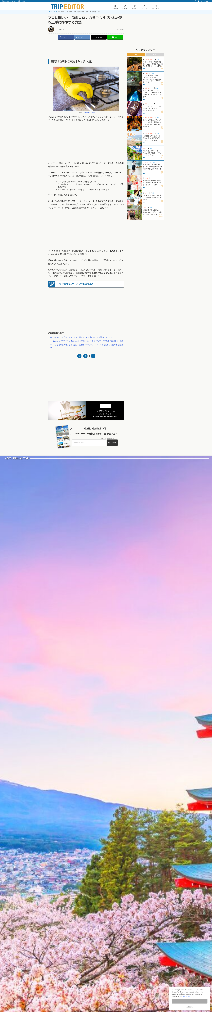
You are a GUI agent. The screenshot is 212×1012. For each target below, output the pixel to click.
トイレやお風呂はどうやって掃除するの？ (75, 284)
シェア (63, 37)
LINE (116, 37)
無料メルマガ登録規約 (106, 438)
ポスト (100, 37)
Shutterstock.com (89, 112)
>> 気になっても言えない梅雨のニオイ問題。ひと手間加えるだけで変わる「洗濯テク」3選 (86, 341)
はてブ (79, 37)
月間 (135, 54)
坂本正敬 (61, 29)
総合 (154, 54)
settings (189, 1007)
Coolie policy (187, 996)
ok (189, 1001)
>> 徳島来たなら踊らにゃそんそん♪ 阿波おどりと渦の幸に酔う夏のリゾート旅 (81, 337)
